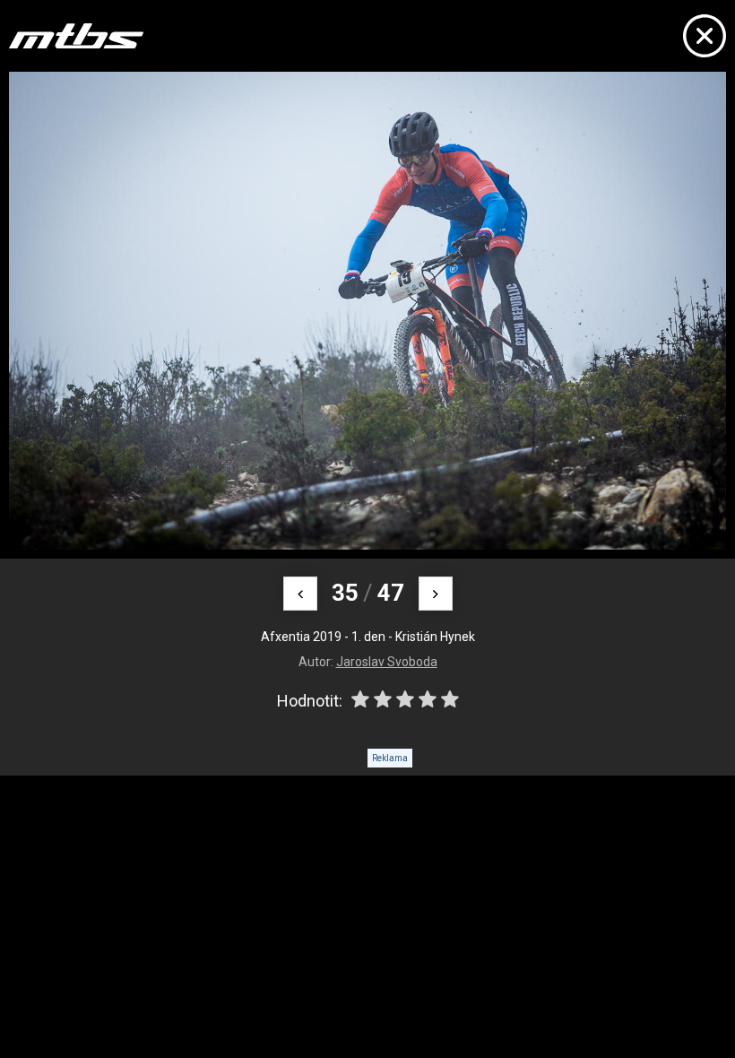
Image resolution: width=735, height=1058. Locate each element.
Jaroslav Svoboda (386, 662)
